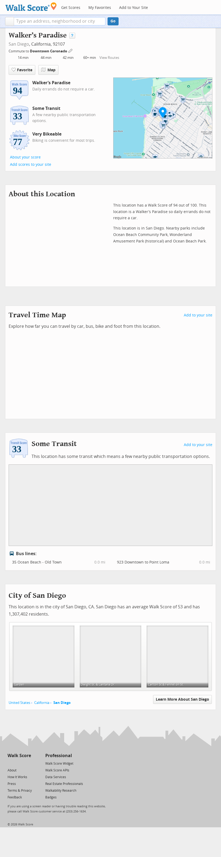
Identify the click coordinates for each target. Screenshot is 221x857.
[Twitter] (11, 763)
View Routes (109, 58)
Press (12, 784)
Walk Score (19, 755)
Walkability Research (60, 790)
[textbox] (60, 21)
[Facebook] (19, 763)
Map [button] (51, 70)
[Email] (27, 763)
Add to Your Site (133, 7)
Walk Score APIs (57, 770)
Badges (51, 797)
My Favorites (99, 7)
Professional (58, 755)
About (12, 770)
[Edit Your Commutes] (70, 50)
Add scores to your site (30, 164)
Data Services (55, 777)
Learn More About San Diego (182, 699)
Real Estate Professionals (64, 784)
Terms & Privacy (20, 790)
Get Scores (70, 7)
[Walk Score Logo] (31, 6)
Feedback (15, 797)
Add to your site (198, 315)
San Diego (19, 44)
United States (19, 703)
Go (113, 21)
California (41, 703)
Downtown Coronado (49, 51)
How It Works (17, 777)
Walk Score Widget (59, 763)
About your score (25, 157)
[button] (9, 21)
